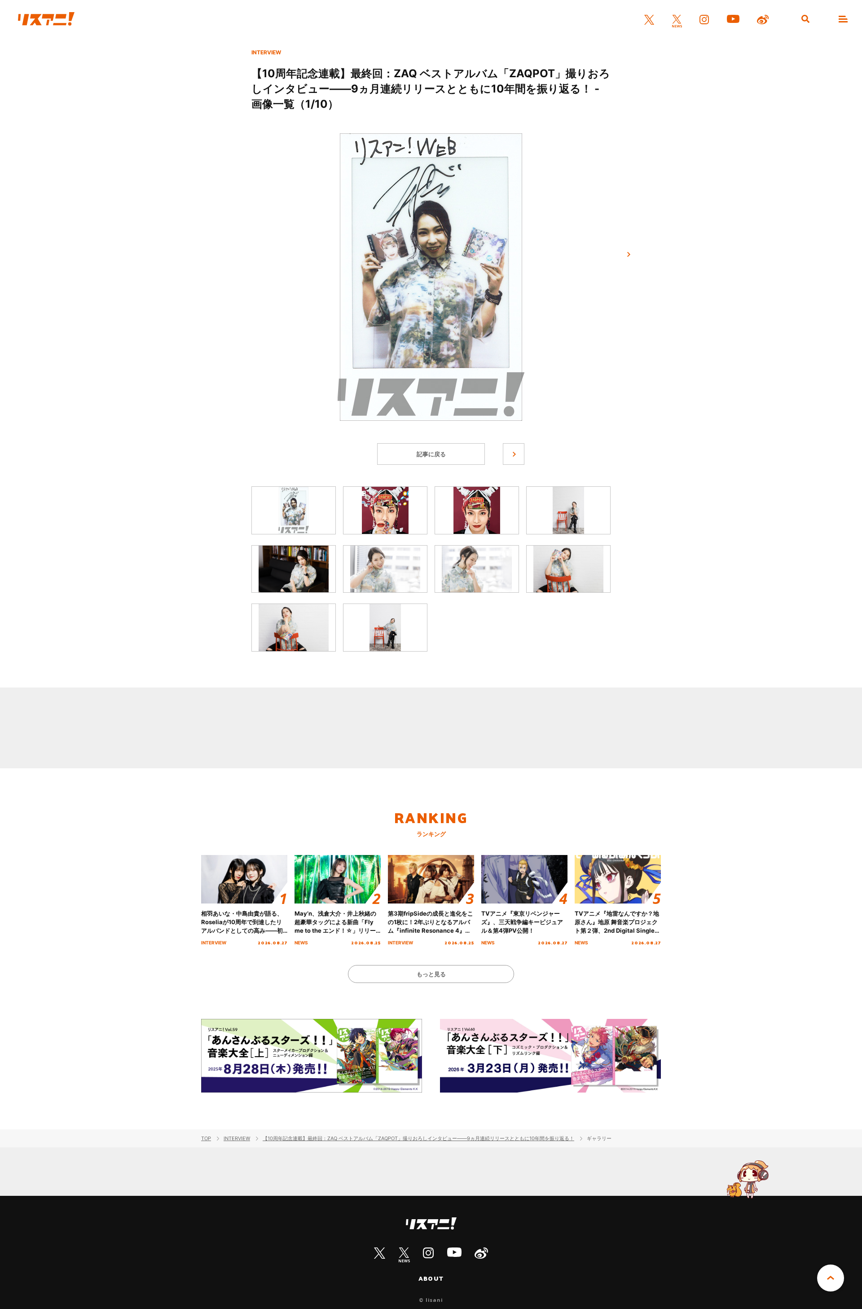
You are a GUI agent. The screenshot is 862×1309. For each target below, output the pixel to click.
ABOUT (431, 1278)
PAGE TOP (830, 1278)
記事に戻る (431, 454)
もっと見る (431, 974)
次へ (628, 254)
